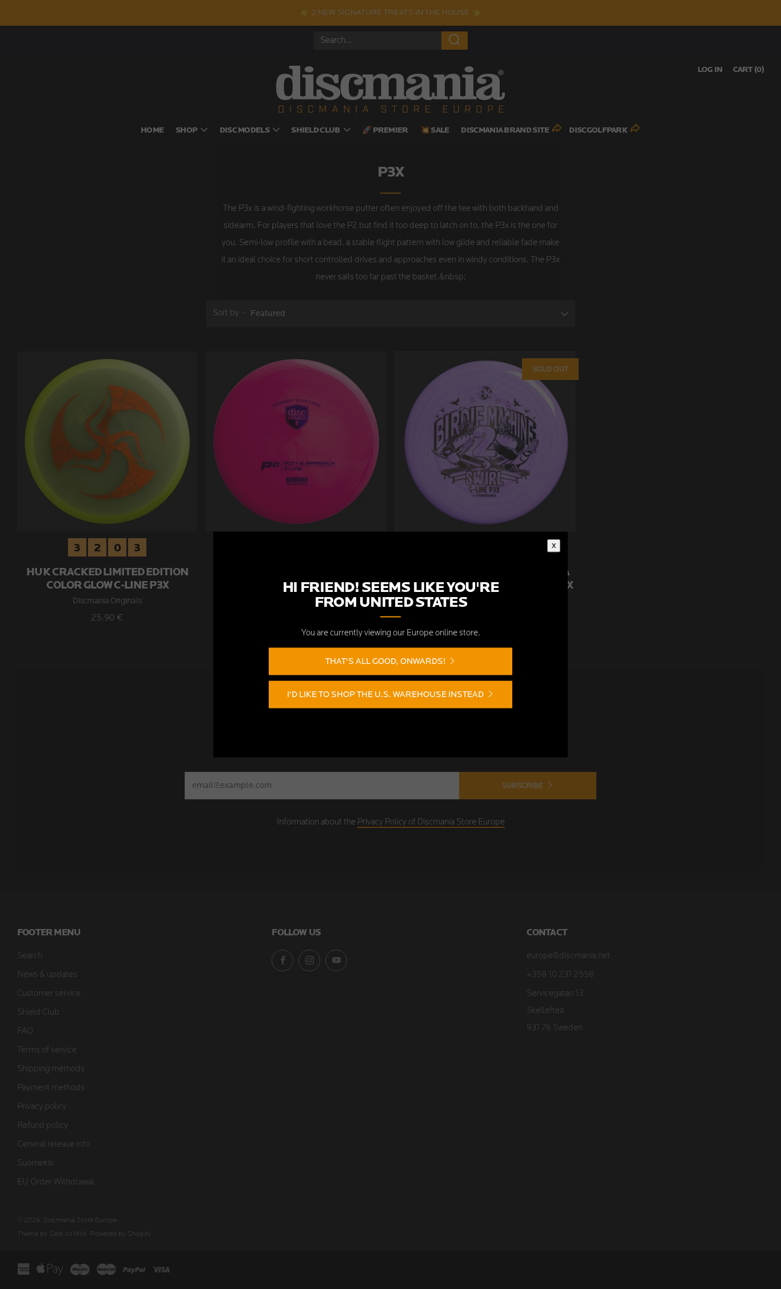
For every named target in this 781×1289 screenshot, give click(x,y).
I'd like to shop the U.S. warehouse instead (385, 694)
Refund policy (42, 1126)
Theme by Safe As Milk (52, 1234)
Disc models (244, 130)
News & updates (47, 975)
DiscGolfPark (598, 130)
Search (29, 956)
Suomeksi (35, 1163)
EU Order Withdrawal (55, 1182)
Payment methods (51, 1088)
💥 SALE (434, 130)
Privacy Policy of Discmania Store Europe (431, 822)
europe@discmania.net (568, 956)
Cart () (748, 70)
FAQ (25, 1031)
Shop (186, 130)
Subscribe (522, 785)
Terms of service (47, 1050)
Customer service (49, 994)
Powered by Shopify (121, 1234)
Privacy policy (41, 1107)
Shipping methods (51, 1069)
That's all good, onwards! (385, 661)
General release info (53, 1144)
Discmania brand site (505, 130)
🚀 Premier (385, 130)
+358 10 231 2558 (560, 975)
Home (152, 130)
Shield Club (315, 130)
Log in (710, 70)
